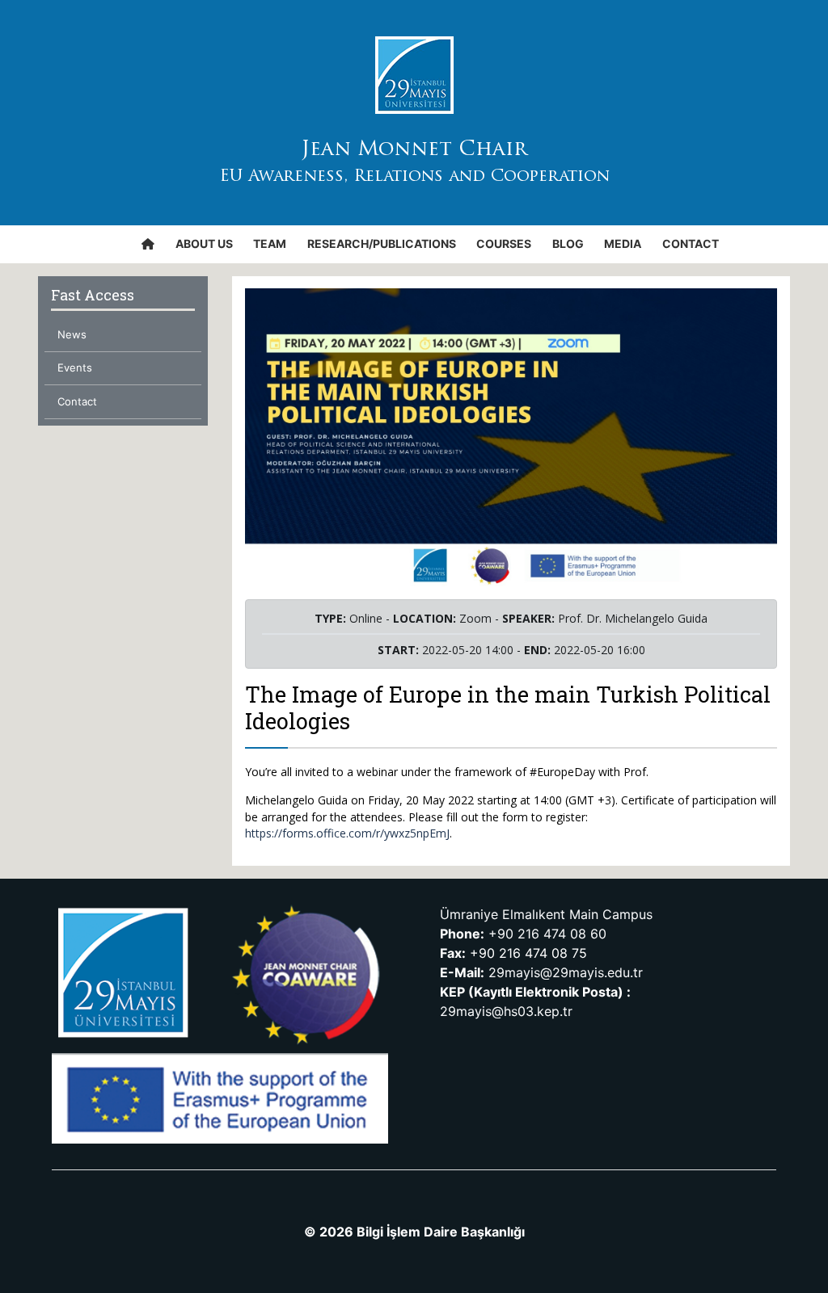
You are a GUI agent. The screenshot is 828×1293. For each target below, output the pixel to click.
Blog (568, 243)
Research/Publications (381, 243)
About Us (204, 243)
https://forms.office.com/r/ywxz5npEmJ (347, 833)
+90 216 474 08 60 (547, 934)
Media (622, 243)
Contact (690, 243)
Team (269, 243)
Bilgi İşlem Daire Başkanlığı (441, 1232)
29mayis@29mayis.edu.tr (565, 972)
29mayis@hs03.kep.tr (506, 1011)
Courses (503, 243)
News (72, 334)
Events (74, 367)
